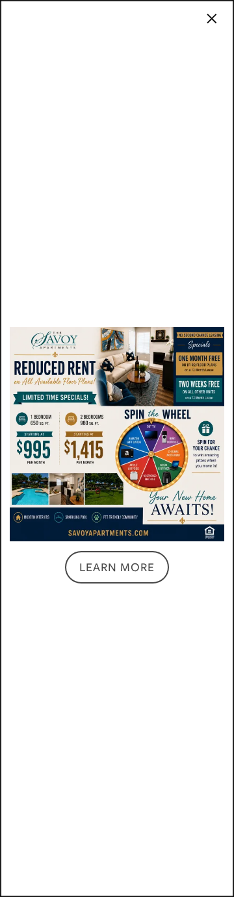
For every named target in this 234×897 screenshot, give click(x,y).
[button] (117, 567)
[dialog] (117, 448)
